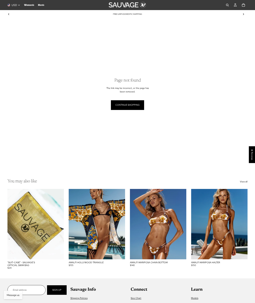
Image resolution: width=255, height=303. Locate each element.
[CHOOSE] (119, 253)
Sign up (56, 289)
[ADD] (58, 253)
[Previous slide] (9, 14)
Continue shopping (127, 104)
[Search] (227, 5)
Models (194, 297)
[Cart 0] (243, 5)
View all (244, 181)
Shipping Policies (79, 297)
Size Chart (136, 297)
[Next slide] (243, 14)
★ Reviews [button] (252, 154)
